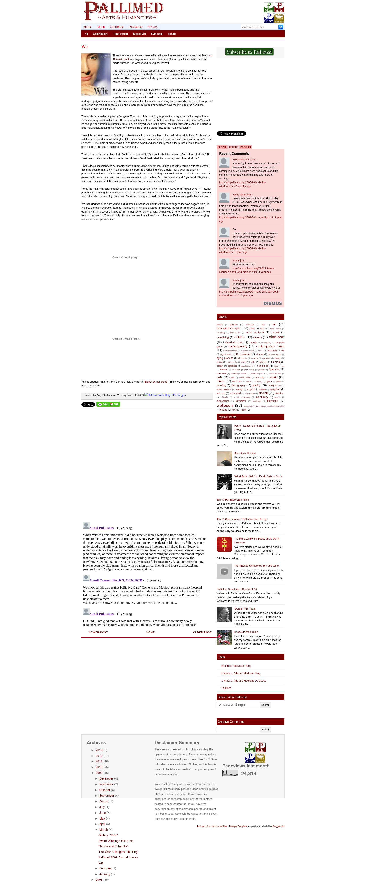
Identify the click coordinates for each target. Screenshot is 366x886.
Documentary (244, 354)
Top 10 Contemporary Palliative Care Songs (242, 519)
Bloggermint (279, 826)
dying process (225, 358)
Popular (245, 147)
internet (223, 369)
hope (276, 365)
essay (277, 358)
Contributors (100, 33)
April (102, 824)
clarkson (276, 336)
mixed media (245, 377)
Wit (84, 46)
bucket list (235, 332)
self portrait (235, 393)
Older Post (202, 632)
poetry (256, 385)
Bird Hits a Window (245, 453)
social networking (242, 397)
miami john (239, 260)
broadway (221, 332)
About (101, 26)
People (222, 147)
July (102, 807)
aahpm (220, 324)
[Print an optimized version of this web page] (108, 405)
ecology (254, 358)
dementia (272, 350)
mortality (260, 377)
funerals (275, 361)
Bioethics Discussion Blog (236, 665)
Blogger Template (238, 826)
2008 (99, 879)
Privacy (153, 26)
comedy (253, 342)
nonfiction (237, 381)
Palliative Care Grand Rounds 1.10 (237, 589)
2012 (99, 756)
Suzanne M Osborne (244, 159)
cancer (276, 332)
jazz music (249, 369)
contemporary (238, 346)
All (86, 33)
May (102, 818)
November (106, 784)
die (282, 350)
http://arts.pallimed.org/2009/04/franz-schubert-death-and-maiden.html (247, 269)
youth (243, 409)
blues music (275, 328)
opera (269, 381)
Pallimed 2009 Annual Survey (118, 857)
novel (248, 381)
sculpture (275, 389)
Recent (233, 147)
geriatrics (232, 365)
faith (253, 361)
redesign (239, 389)
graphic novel (247, 365)
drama (259, 354)
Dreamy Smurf (274, 354)
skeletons (279, 393)
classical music (234, 342)
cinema (257, 337)
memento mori (275, 373)
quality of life (274, 385)
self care (221, 393)
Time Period (120, 33)
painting (221, 385)
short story (250, 393)
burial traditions (255, 332)
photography (238, 385)
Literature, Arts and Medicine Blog (240, 673)
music (221, 381)
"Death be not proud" (156, 381)
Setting (172, 33)
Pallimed (226, 688)
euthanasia (232, 361)
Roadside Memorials (246, 631)
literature (274, 369)
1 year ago (241, 252)
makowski (221, 373)
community (266, 342)
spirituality (262, 397)
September (106, 795)
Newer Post (98, 632)
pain (278, 381)
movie (273, 377)
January (104, 874)
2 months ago (243, 186)
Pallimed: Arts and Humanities (212, 826)
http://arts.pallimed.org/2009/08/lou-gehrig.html (246, 217)
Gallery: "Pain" (108, 835)
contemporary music (270, 346)
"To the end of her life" (113, 846)
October (104, 790)
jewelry (261, 369)
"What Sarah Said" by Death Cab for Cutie (258, 476)
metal (231, 377)
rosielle (262, 389)
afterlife (234, 324)
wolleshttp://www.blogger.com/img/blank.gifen (264, 405)
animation (250, 324)
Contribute (117, 26)
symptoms (256, 400)
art (274, 324)
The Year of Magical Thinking (118, 852)
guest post (263, 365)
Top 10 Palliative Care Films (233, 499)
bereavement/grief (229, 328)
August (104, 801)
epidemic (266, 358)
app (263, 324)
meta (219, 377)
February (105, 868)
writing (223, 409)
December (106, 778)
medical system (258, 373)
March (103, 829)
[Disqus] (144, 464)
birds (252, 328)
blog (262, 328)
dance (260, 350)
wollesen (225, 405)
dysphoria (242, 358)
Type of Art (139, 33)
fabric (243, 361)
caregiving (223, 337)
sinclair (263, 393)
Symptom (157, 33)
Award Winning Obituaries (115, 841)
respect (251, 389)
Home (88, 26)
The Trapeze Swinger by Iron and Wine (256, 565)
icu (283, 365)
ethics (219, 361)
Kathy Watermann (243, 194)
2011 (99, 761)
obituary (258, 381)
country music (247, 350)
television (272, 400)
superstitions (223, 400)
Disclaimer (136, 26)
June (102, 812)
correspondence (230, 350)
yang (234, 409)
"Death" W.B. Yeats (244, 608)
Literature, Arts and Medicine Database (243, 680)
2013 (99, 750)
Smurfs (225, 397)
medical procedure (239, 373)
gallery (220, 365)
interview (236, 369)
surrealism (241, 400)
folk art (262, 361)
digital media (226, 354)
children (239, 337)
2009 (99, 772)
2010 (99, 767)
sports (277, 397)
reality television (224, 389)
